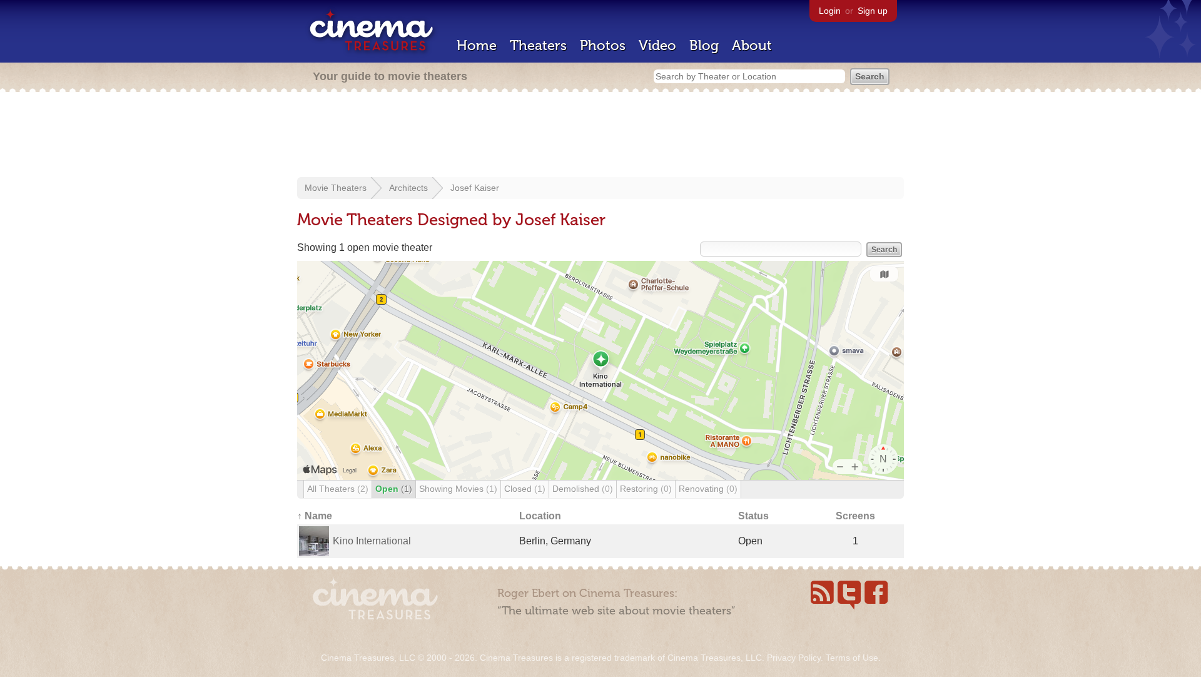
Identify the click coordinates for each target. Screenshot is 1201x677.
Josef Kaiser (474, 188)
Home (477, 45)
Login (830, 11)
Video (657, 45)
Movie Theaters (336, 188)
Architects (408, 188)
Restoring (646, 489)
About (752, 45)
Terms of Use (852, 658)
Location (540, 516)
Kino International (372, 541)
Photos (603, 45)
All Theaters (337, 489)
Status (753, 516)
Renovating (708, 489)
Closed (524, 489)
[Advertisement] (600, 136)
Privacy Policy (794, 658)
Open (393, 489)
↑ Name (314, 516)
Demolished (582, 489)
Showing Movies (458, 489)
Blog (704, 45)
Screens (855, 516)
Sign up (873, 11)
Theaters (538, 45)
